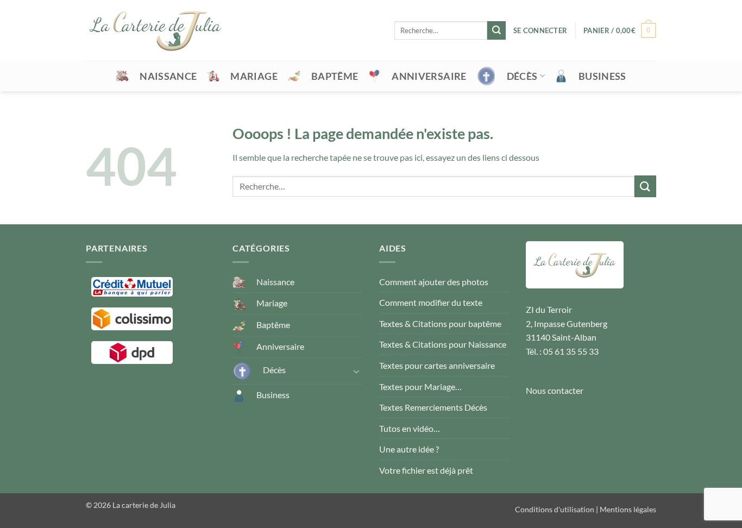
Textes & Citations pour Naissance (442, 344)
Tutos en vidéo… (409, 428)
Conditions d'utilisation (554, 509)
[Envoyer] (496, 30)
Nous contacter (554, 390)
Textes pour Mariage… (420, 386)
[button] (540, 30)
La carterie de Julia (143, 505)
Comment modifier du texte (430, 302)
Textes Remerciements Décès (433, 407)
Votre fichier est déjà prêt (426, 470)
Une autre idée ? (409, 449)
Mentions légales (628, 509)
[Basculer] (356, 371)
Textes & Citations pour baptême (440, 323)
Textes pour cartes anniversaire (437, 365)
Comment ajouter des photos (433, 281)
